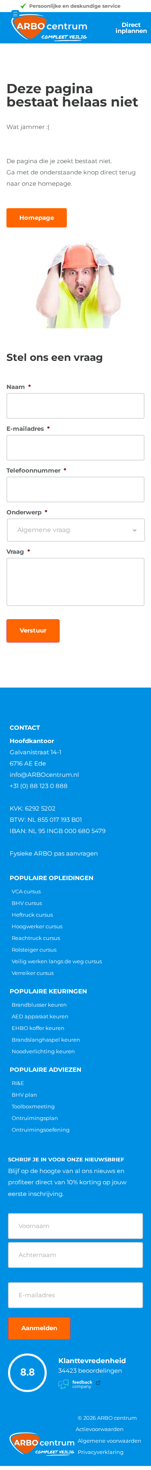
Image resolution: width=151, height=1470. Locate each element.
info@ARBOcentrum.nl (44, 774)
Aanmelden (39, 1328)
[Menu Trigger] (15, 14)
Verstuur (33, 630)
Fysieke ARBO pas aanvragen (54, 853)
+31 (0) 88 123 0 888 (39, 786)
